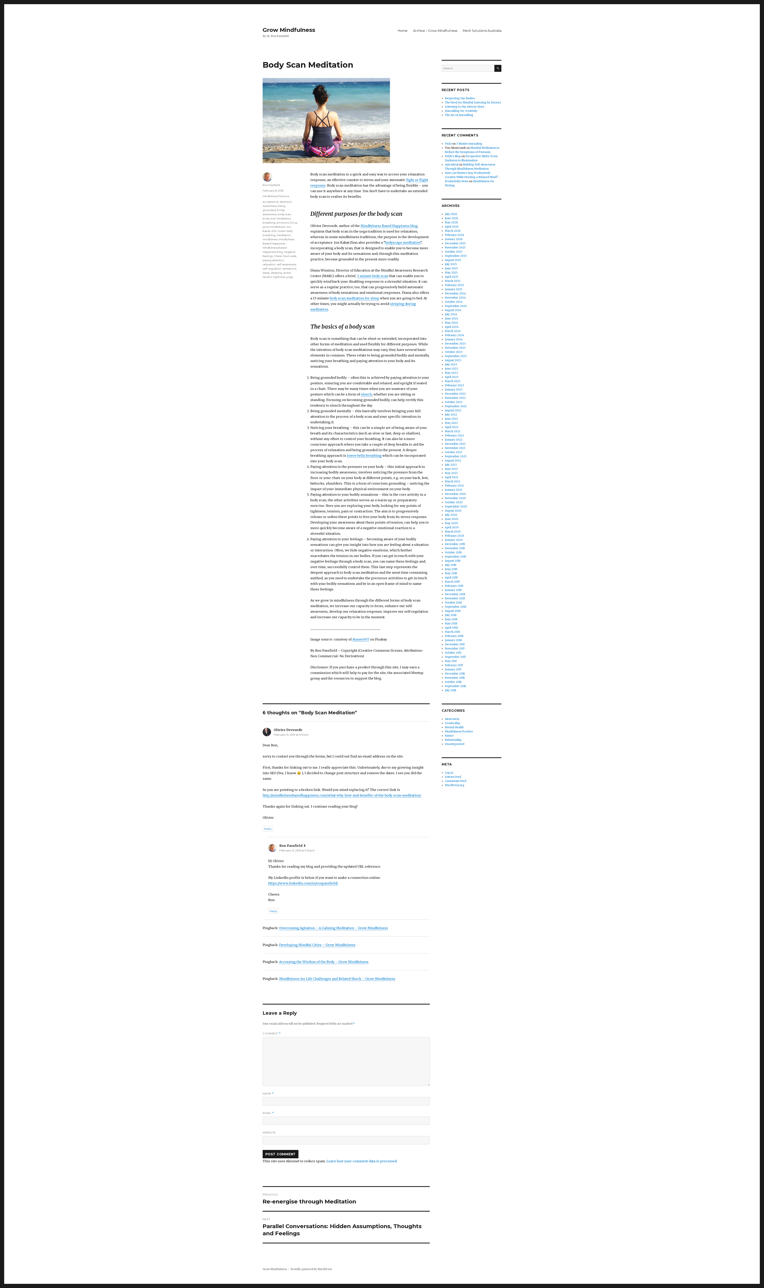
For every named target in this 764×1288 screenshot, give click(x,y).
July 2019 (450, 565)
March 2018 (452, 632)
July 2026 (451, 214)
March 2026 (452, 231)
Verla (448, 143)
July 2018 (450, 615)
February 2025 (454, 285)
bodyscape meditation (402, 242)
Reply (268, 828)
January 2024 (454, 339)
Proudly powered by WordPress (311, 1269)
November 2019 (455, 548)
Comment (272, 1033)
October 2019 (453, 552)
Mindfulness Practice (276, 196)
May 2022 (451, 423)
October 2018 (453, 602)
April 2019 (451, 577)
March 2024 (453, 331)
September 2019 (455, 556)
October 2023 (453, 352)
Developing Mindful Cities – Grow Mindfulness (317, 945)
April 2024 (452, 327)
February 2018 (454, 636)
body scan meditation (277, 218)
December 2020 (455, 494)
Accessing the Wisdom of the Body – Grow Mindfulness (323, 962)
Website (269, 1132)
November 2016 (455, 678)
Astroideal (451, 164)
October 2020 (454, 502)
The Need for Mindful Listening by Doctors (473, 102)
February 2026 (454, 235)
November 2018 (455, 598)
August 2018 (453, 611)
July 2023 (451, 364)
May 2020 (451, 523)
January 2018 (453, 640)
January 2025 (453, 289)
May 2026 (451, 222)
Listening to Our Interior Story (464, 106)
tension (267, 276)
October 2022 (453, 402)
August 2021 (453, 460)
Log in (449, 772)
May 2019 (451, 573)
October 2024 (454, 302)
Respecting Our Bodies (460, 98)
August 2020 (453, 510)
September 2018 (455, 606)
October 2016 (453, 682)
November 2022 (455, 398)
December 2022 (455, 393)
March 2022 (452, 431)
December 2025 (455, 243)
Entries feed (453, 777)
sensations (289, 268)
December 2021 (455, 444)
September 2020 (456, 506)
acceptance (271, 201)
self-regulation (272, 268)
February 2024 (454, 335)
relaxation (269, 264)
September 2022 (456, 406)
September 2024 (456, 306)
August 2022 (453, 410)
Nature (449, 735)
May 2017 (451, 661)
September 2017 (455, 657)
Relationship (453, 740)
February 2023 (454, 385)
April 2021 (451, 477)
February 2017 (454, 665)
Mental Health (454, 727)
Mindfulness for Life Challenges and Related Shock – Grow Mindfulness (337, 979)
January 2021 (453, 490)
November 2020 (455, 498)
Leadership (452, 723)
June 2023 (451, 368)
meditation (284, 235)
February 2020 (454, 535)
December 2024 (455, 293)
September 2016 (455, 686)
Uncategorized (454, 744)
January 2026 (453, 239)
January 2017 (453, 669)
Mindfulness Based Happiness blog (389, 226)
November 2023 (455, 348)
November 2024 (455, 297)
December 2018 (455, 594)
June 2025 (451, 268)
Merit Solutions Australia (482, 31)
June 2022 (451, 419)
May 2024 (451, 322)
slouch (366, 394)
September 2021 (455, 456)
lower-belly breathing (364, 456)
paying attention (273, 260)
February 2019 (454, 586)
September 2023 (456, 356)
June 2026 (451, 218)
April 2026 (451, 226)
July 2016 (450, 690)
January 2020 (454, 540)
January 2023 (453, 389)
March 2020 (453, 531)
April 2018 (451, 627)
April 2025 (451, 276)
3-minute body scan (372, 276)
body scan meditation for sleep (354, 298)
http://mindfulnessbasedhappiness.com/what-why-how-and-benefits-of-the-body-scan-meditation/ (342, 795)
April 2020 (452, 527)
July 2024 (451, 314)
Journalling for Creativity (461, 111)
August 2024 (453, 310)
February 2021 (454, 485)
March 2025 (452, 281)
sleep (266, 272)
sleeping (276, 272)
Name (268, 1093)
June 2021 (451, 469)
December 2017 (455, 644)
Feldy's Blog (453, 156)
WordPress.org (454, 785)
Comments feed (455, 781)
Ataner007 (360, 639)
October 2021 (453, 452)
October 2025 (453, 251)
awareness (270, 205)
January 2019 (453, 590)
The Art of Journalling (459, 115)
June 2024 (451, 318)
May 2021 (451, 473)
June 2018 (451, 619)
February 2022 (454, 435)
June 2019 (451, 569)
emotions (283, 222)
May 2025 (451, 272)
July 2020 (451, 515)
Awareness (452, 719)
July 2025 (451, 264)
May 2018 (451, 623)
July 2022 (451, 414)
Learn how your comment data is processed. (362, 1161)
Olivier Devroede (285, 256)
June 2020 (451, 519)
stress (287, 272)
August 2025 (453, 260)
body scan (284, 214)
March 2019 (452, 581)
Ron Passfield (271, 185)
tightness (279, 276)
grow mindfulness (274, 226)
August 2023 (453, 360)
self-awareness (286, 264)
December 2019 (455, 544)
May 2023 (451, 373)
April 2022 (451, 427)
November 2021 (455, 448)
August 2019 (452, 561)
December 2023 (455, 343)
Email (268, 1113)
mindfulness (270, 239)
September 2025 (456, 256)
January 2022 (453, 439)
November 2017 (455, 648)
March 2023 (452, 381)
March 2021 (452, 481)
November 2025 (455, 247)
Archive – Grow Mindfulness (435, 31)
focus (293, 222)
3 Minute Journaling (469, 143)
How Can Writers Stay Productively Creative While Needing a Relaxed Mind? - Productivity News (472, 177)
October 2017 (453, 652)
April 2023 (451, 377)
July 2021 (451, 464)
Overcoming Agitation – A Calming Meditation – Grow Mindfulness (333, 928)
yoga (289, 276)
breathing (269, 222)
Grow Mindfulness (289, 29)
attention (286, 201)
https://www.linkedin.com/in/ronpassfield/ (303, 883)
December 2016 (455, 673)
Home (402, 31)
